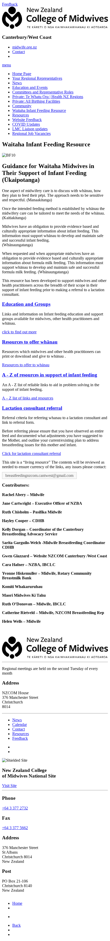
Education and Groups (26, 304)
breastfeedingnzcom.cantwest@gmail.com (39, 475)
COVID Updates (26, 124)
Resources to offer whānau (30, 342)
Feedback (20, 738)
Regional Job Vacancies (31, 133)
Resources (20, 115)
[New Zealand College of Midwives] (55, 657)
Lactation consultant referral (32, 408)
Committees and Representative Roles (42, 92)
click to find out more (19, 332)
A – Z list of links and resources (27, 398)
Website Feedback (27, 119)
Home (17, 903)
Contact (18, 52)
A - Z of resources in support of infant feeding (49, 375)
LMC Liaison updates (30, 129)
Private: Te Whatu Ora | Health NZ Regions (47, 97)
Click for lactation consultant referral (31, 453)
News (17, 83)
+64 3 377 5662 (15, 828)
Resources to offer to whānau (25, 365)
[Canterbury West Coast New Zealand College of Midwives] (55, 27)
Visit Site (9, 786)
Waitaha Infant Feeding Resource (39, 110)
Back (16, 925)
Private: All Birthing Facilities (36, 101)
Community (21, 106)
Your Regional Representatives (37, 78)
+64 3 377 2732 (15, 808)
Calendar (19, 724)
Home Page (21, 74)
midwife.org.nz (24, 47)
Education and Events (30, 87)
